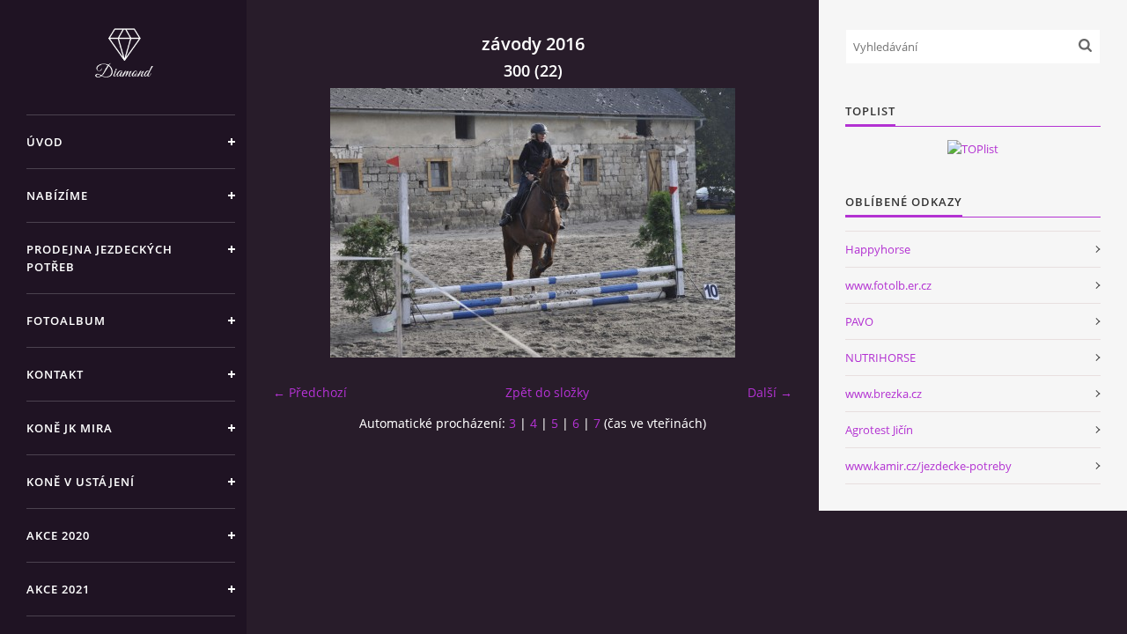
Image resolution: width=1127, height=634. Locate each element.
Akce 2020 (58, 535)
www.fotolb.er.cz (888, 285)
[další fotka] (764, 223)
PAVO (859, 321)
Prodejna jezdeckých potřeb (99, 258)
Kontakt (55, 374)
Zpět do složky (547, 392)
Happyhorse (877, 249)
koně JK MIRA (69, 428)
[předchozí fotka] (301, 223)
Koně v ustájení (80, 482)
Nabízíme (57, 195)
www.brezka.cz (883, 394)
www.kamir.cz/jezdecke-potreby (928, 466)
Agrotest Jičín (879, 430)
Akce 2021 (58, 589)
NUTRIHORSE (880, 357)
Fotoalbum (66, 320)
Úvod (44, 142)
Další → (770, 392)
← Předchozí (310, 392)
